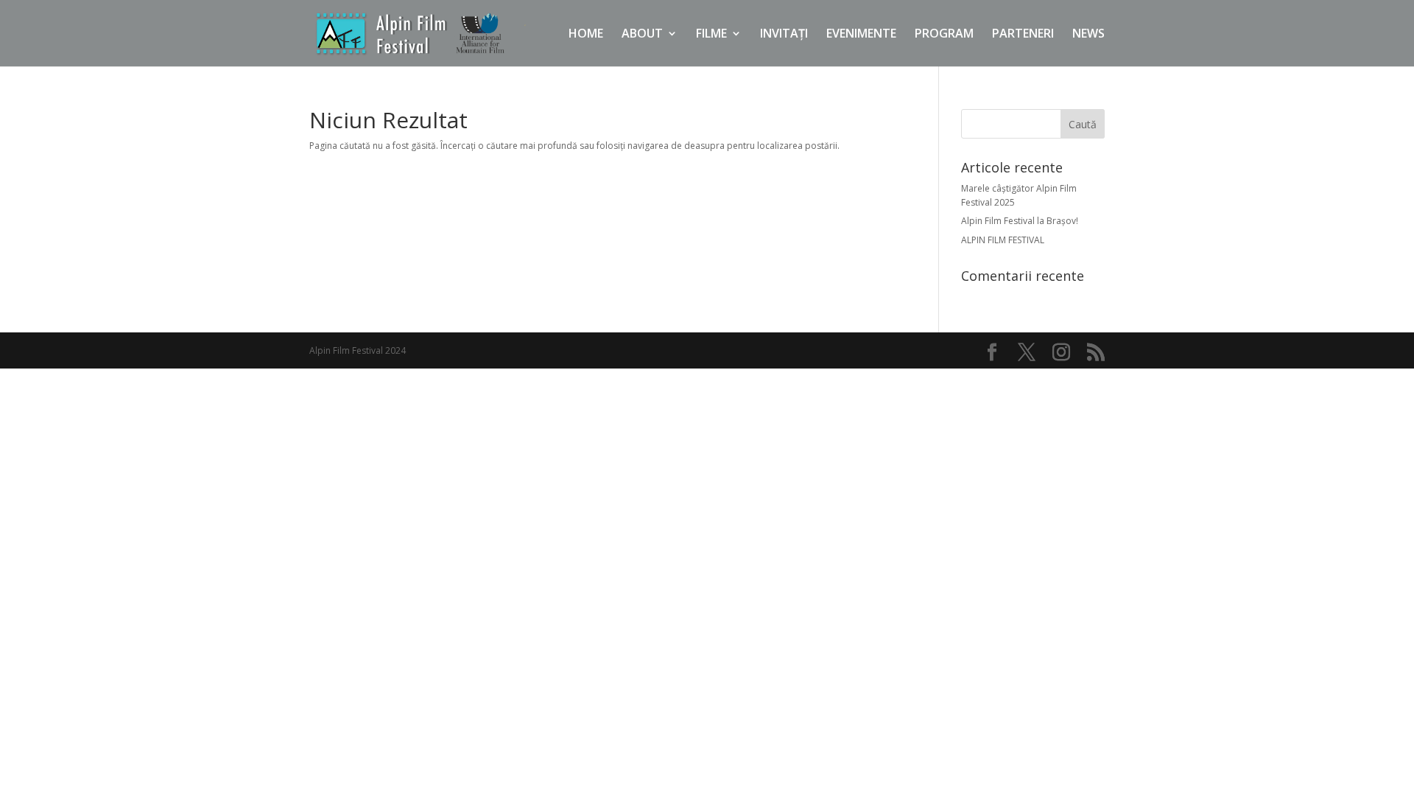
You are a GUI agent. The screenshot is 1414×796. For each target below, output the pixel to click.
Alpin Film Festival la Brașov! (1019, 220)
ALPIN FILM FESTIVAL (1002, 240)
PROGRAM (944, 34)
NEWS (1088, 34)
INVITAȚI (784, 34)
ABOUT (642, 34)
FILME (711, 34)
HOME (586, 34)
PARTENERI (1023, 34)
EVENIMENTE (861, 34)
